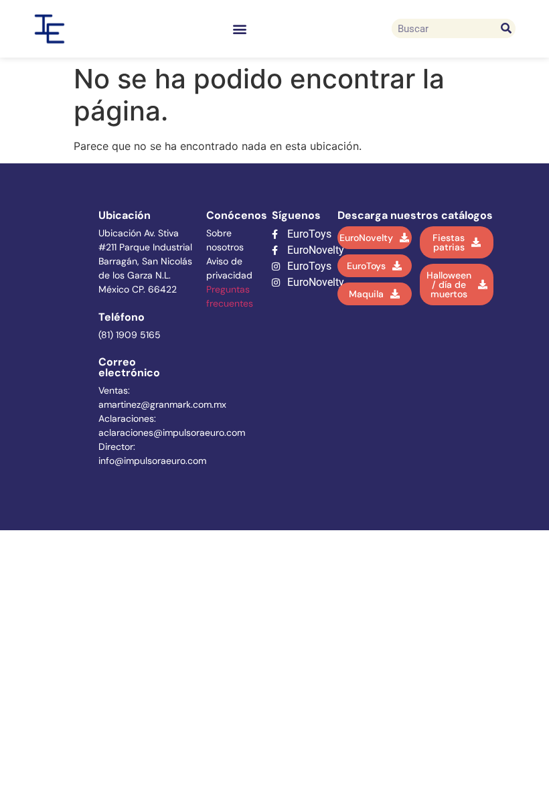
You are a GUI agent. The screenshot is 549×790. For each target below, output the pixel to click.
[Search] (506, 28)
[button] (240, 28)
